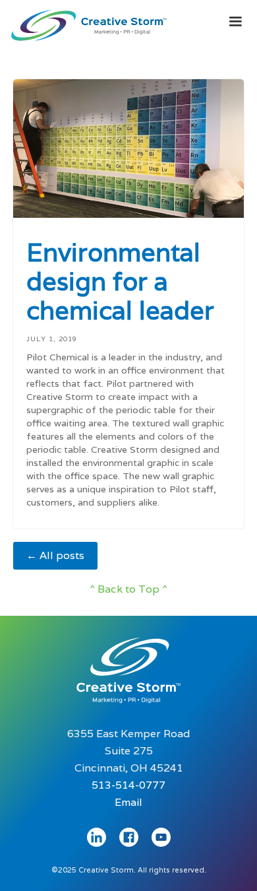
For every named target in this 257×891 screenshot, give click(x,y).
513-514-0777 (128, 785)
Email (128, 802)
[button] (235, 22)
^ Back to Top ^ (128, 589)
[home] (85, 22)
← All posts (55, 555)
